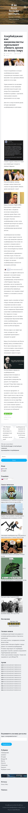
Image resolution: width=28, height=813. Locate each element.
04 (9, 665)
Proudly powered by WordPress (14, 805)
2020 (2, 677)
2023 (2, 671)
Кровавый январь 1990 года (8, 613)
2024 (2, 669)
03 (7, 665)
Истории (3, 757)
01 (4, 665)
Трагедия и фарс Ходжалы (8, 597)
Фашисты (6, 419)
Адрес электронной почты (9, 736)
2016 (2, 686)
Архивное (3, 754)
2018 (2, 681)
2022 (2, 673)
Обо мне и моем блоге (7, 444)
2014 (2, 690)
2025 (2, 667)
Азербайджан (7, 415)
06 (12, 665)
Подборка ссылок (5, 769)
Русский (5, 479)
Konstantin (18, 53)
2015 (2, 688)
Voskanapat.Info (5, 752)
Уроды (9, 417)
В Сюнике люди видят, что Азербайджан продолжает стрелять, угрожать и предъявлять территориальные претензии (13, 650)
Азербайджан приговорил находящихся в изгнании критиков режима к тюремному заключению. (12, 636)
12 (20, 667)
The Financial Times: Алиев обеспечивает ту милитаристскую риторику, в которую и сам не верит (7, 433)
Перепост (3, 767)
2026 (2, 665)
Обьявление (4, 765)
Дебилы (6, 417)
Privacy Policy (4, 784)
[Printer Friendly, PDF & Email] (8, 413)
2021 (2, 675)
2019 (2, 679)
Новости (3, 763)
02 (6, 665)
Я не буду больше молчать (14, 9)
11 (19, 673)
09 (16, 667)
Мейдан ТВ (4, 759)
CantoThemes (16, 809)
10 (18, 667)
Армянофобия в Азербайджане (10, 450)
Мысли (7, 55)
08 (15, 667)
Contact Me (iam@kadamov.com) (12, 807)
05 (10, 665)
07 (13, 665)
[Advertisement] (14, 125)
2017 (2, 683)
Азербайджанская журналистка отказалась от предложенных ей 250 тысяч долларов (20, 432)
